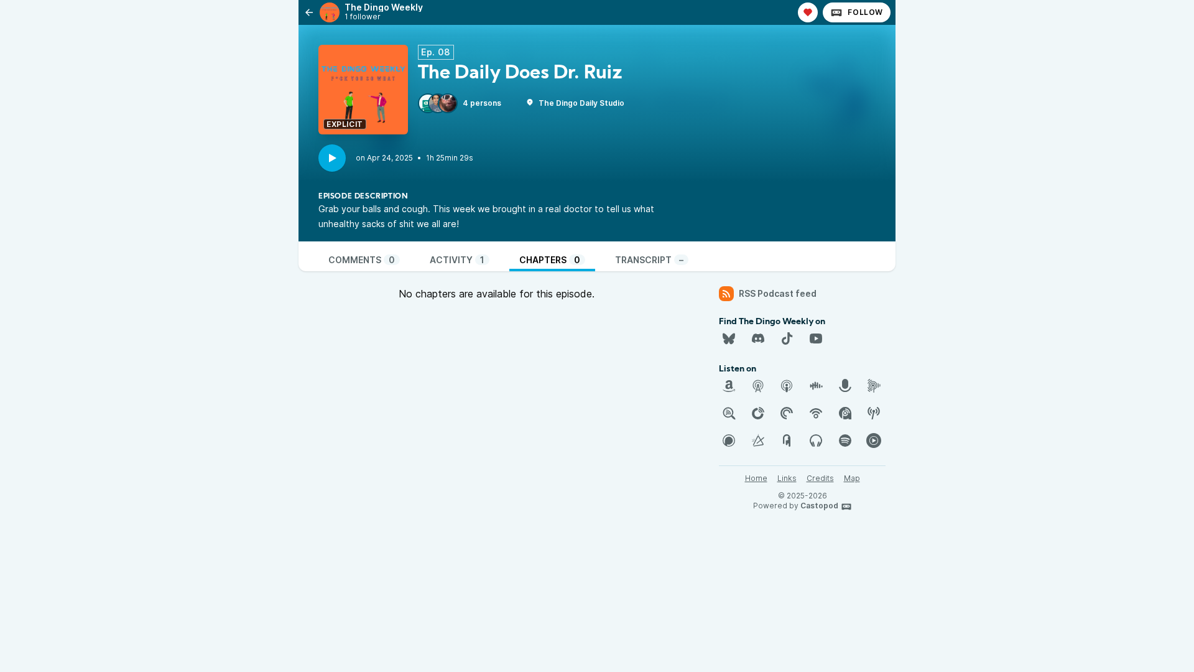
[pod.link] (758, 440)
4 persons (482, 103)
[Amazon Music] (729, 386)
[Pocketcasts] (787, 413)
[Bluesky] (729, 338)
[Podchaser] (729, 440)
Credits (820, 478)
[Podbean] (816, 413)
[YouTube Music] (874, 440)
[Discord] (758, 338)
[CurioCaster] (845, 386)
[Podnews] (787, 440)
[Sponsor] (808, 12)
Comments (361, 259)
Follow (865, 12)
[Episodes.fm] (874, 386)
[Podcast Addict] (845, 413)
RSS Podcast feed (778, 293)
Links (787, 478)
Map (852, 478)
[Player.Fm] (758, 413)
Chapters (549, 259)
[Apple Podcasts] (787, 386)
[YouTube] (816, 338)
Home (756, 478)
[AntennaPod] (758, 386)
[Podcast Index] (874, 413)
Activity (457, 259)
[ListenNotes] (729, 413)
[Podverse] (816, 440)
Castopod (819, 505)
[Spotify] (845, 440)
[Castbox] (816, 386)
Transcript (649, 259)
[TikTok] (787, 338)
